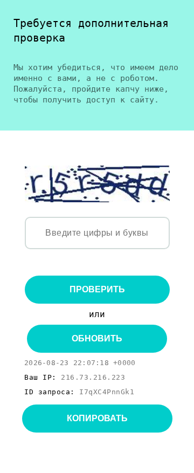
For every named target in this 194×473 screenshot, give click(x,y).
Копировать (97, 418)
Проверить (97, 289)
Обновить (97, 338)
